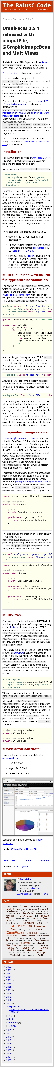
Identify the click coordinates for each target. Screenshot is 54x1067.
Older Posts (46, 860)
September (14, 1006)
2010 (8, 1046)
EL (13, 918)
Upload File (31, 849)
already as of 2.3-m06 (23, 250)
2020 (8, 990)
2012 (8, 1040)
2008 (8, 1053)
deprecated (38, 247)
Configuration (12, 911)
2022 (8, 983)
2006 (8, 1060)
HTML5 (40, 921)
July (10, 1015)
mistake (44, 62)
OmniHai (31, 932)
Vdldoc (29, 953)
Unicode (35, 948)
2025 (8, 973)
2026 (8, 970)
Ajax (26, 906)
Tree (18, 948)
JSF (11, 849)
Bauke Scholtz (26, 879)
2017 (8, 1000)
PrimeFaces (19, 938)
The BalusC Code (27, 5)
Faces (46, 918)
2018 (8, 996)
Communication (20, 909)
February (13, 1022)
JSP (29, 926)
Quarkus (29, 938)
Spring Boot (42, 943)
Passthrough (43, 933)
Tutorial (26, 947)
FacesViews (18, 652)
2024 (8, 976)
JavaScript (29, 923)
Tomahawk (44, 945)
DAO (19, 913)
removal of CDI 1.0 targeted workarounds (25, 102)
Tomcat (10, 947)
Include (19, 923)
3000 (8, 966)
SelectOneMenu (42, 940)
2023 (8, 980)
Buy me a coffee (24, 894)
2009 (8, 1050)
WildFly (41, 955)
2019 (8, 993)
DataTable (28, 913)
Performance (12, 935)
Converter (25, 911)
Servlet (25, 942)
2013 (8, 1036)
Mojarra (31, 930)
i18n (46, 921)
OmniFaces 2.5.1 (12, 73)
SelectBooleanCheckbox (24, 940)
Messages (23, 930)
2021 (8, 986)
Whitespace (31, 955)
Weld (23, 955)
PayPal (45, 894)
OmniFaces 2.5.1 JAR (41, 157)
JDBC (39, 923)
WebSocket (15, 955)
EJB (7, 918)
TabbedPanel (28, 945)
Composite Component (38, 909)
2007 (8, 1056)
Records (42, 938)
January (12, 1025)
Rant (36, 938)
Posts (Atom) (22, 866)
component (16, 294)
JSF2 (21, 926)
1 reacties (8, 843)
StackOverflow (13, 945)
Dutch (30, 915)
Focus (16, 921)
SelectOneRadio (13, 943)
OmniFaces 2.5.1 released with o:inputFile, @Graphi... (29, 1010)
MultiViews (14, 627)
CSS (32, 911)
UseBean (20, 950)
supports (31, 255)
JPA (46, 923)
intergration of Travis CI (14, 112)
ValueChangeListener (16, 953)
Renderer (9, 940)
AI (21, 905)
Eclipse (44, 915)
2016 (8, 1003)
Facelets (36, 918)
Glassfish (23, 921)
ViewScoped (40, 952)
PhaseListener (28, 935)
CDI (8, 908)
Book (44, 906)
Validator (37, 950)
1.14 (4, 217)
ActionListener (13, 906)
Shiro (33, 943)
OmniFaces (19, 849)
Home (28, 860)
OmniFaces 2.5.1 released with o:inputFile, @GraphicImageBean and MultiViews (26, 40)
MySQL (39, 929)
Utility (28, 950)
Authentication (36, 906)
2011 (8, 1043)
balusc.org (34, 888)
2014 (8, 1033)
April (11, 1019)
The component (20, 438)
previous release (10, 758)
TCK (36, 945)
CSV (37, 911)
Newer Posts (8, 860)
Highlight (32, 921)
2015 (8, 1030)
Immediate (10, 923)
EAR (36, 916)
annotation (32, 481)
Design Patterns (41, 913)
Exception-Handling (22, 918)
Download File (11, 916)
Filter (9, 920)
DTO (22, 915)
